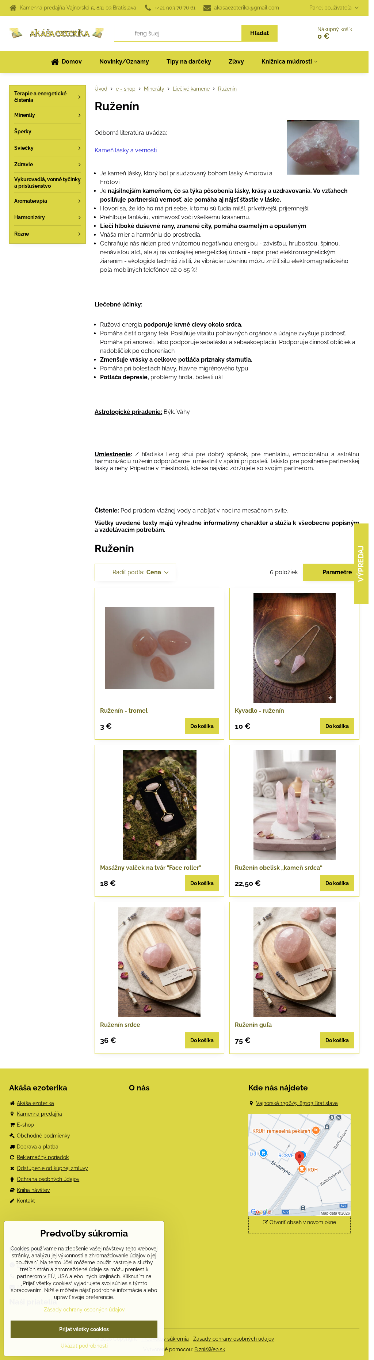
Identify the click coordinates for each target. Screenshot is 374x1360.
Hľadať (259, 33)
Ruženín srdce (120, 1024)
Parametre (336, 572)
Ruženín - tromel (124, 710)
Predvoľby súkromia (165, 1339)
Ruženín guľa (253, 1024)
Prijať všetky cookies (84, 1329)
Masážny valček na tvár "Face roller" (150, 867)
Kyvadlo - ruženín (259, 710)
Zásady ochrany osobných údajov (233, 1339)
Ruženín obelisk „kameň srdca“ (279, 867)
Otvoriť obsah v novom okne (302, 1222)
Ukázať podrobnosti (84, 1346)
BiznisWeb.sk (209, 1349)
